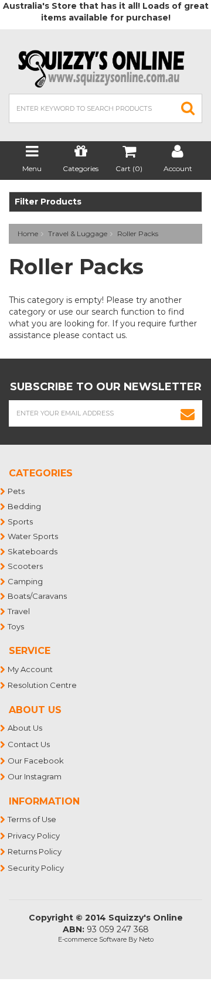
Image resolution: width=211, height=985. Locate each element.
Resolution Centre (43, 685)
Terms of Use (32, 819)
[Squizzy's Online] (105, 68)
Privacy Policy (34, 835)
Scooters (26, 566)
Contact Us (29, 744)
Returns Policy (35, 851)
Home (28, 233)
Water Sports (33, 536)
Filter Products (48, 201)
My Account (31, 669)
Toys (16, 626)
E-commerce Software (92, 939)
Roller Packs (137, 233)
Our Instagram (35, 776)
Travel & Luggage (77, 233)
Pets (17, 491)
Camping (26, 581)
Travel (19, 611)
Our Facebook (36, 760)
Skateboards (33, 551)
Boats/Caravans (38, 596)
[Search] (188, 108)
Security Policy (36, 867)
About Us (25, 727)
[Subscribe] (187, 413)
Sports (21, 521)
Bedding (25, 506)
